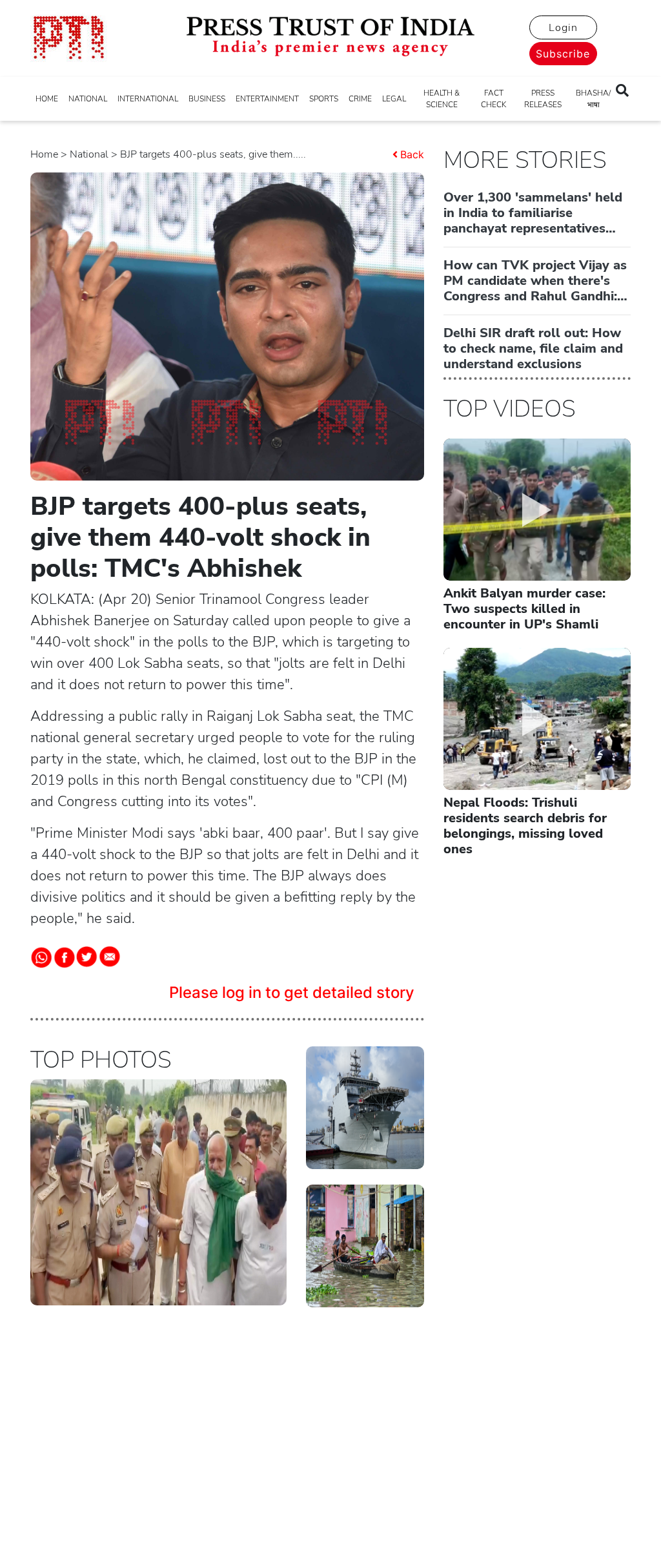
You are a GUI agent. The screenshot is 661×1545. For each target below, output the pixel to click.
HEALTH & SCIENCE (441, 99)
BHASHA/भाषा (593, 99)
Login (563, 28)
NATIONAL (87, 99)
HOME (47, 99)
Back (412, 154)
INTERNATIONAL (147, 99)
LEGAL (394, 99)
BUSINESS (206, 99)
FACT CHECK (493, 99)
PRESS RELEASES (543, 99)
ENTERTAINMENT (267, 99)
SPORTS (323, 99)
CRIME (360, 99)
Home (44, 154)
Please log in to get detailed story (291, 992)
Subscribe (563, 53)
